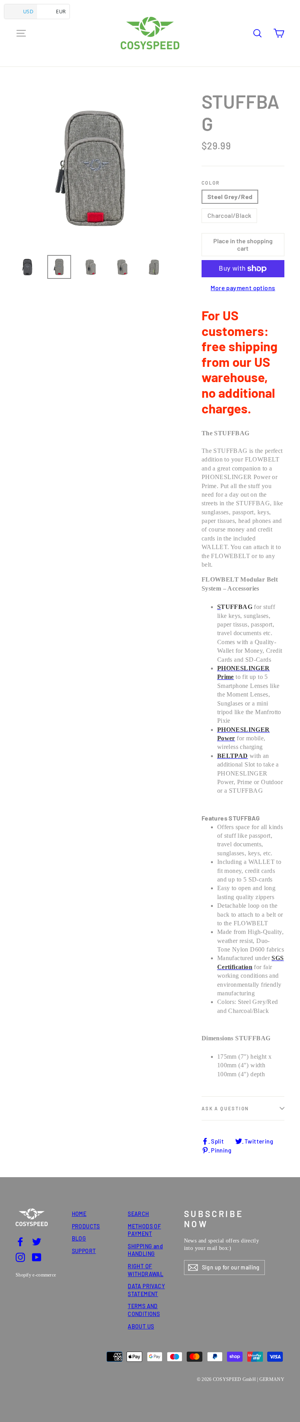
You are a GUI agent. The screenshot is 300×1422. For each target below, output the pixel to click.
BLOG (79, 1238)
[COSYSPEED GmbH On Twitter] (36, 1241)
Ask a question (225, 1108)
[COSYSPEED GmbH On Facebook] (20, 1241)
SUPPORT (84, 1251)
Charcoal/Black (229, 215)
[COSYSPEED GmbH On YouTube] (36, 1257)
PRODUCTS (86, 1226)
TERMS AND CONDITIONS (144, 1310)
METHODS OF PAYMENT (144, 1230)
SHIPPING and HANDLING (145, 1250)
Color (211, 182)
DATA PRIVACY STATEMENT (146, 1290)
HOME (79, 1213)
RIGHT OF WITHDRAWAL (145, 1270)
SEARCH (138, 1213)
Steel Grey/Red (230, 196)
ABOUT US (141, 1326)
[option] (94, 168)
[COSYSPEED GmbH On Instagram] (20, 1257)
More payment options (243, 287)
